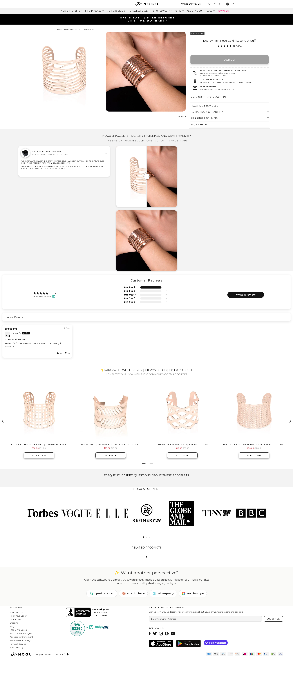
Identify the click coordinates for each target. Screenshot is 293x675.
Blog (12, 626)
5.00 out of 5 (55, 293)
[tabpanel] (41, 512)
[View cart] (234, 3)
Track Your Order (18, 616)
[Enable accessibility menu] (227, 3)
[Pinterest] (167, 634)
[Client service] (214, 3)
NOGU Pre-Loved (18, 630)
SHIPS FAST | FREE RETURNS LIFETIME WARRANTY (147, 19)
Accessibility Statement (21, 637)
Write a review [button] (245, 294)
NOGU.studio (146, 4)
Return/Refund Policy (20, 640)
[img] (11, 329)
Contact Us (15, 619)
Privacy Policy (16, 647)
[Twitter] (155, 634)
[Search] (209, 3)
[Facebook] (150, 634)
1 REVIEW (237, 46)
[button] (130, 287)
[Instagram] (161, 634)
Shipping (14, 623)
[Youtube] (173, 634)
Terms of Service (18, 644)
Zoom (183, 116)
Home (59, 30)
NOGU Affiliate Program (21, 633)
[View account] (220, 3)
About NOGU (16, 612)
